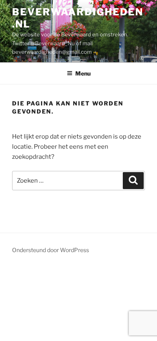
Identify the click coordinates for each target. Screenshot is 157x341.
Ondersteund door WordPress (50, 249)
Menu (83, 73)
